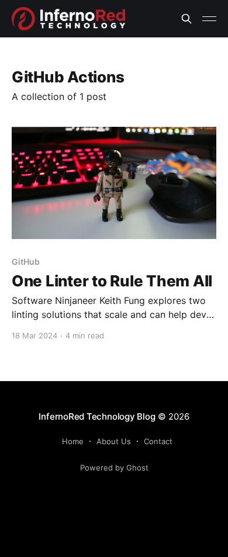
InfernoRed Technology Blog (97, 416)
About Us (113, 441)
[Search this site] (186, 18)
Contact (158, 441)
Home (73, 441)
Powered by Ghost (114, 467)
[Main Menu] (209, 18)
